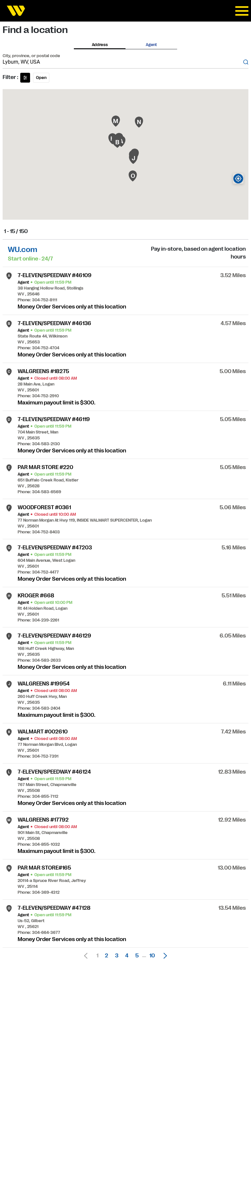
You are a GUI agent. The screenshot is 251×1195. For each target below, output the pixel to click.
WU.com (22, 249)
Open (41, 77)
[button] (163, 955)
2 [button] (106, 956)
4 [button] (126, 956)
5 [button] (137, 956)
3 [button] (116, 956)
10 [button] (152, 956)
